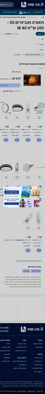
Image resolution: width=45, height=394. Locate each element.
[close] (38, 187)
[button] (38, 187)
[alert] (22, 197)
